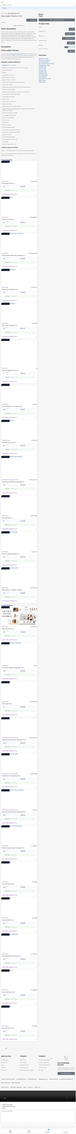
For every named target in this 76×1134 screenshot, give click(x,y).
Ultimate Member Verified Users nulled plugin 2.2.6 (13, 255)
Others (3, 1108)
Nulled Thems (23, 1060)
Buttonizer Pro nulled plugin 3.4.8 (9, 289)
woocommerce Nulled (13, 479)
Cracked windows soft (44, 1062)
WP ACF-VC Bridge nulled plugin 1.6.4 (11, 553)
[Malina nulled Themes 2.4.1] (19, 206)
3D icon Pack (5, 368)
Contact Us (3, 1070)
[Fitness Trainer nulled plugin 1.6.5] (19, 312)
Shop (6, 13)
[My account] (74, 2)
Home (2, 13)
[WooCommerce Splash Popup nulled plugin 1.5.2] (19, 467)
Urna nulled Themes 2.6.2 (8, 920)
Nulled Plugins (5, 253)
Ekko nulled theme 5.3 (7, 517)
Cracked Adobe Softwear (44, 1065)
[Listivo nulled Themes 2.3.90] (19, 978)
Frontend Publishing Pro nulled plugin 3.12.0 (12, 406)
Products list (4, 1062)
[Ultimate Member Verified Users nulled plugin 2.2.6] (19, 242)
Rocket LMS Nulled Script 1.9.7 (9, 442)
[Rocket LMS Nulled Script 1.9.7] (19, 429)
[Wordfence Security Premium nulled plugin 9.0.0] (19, 834)
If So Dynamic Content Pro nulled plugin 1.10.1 (13, 667)
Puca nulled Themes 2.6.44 (8, 884)
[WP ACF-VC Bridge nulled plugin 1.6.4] (19, 540)
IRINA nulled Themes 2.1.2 (8, 628)
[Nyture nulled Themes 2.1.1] (19, 170)
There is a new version (7, 1104)
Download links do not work (8, 1106)
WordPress (4, 65)
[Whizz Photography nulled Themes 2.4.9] (19, 942)
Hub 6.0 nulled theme (7, 703)
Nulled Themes (5, 181)
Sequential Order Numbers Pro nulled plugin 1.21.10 (14, 739)
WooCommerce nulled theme (16, 53)
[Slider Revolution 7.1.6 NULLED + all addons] (19, 576)
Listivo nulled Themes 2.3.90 (8, 992)
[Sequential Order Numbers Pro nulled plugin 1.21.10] (19, 726)
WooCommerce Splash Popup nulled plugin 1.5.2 (13, 481)
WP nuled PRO (4, 1060)
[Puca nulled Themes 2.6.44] (19, 870)
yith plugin (41, 1070)
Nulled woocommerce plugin (26, 1070)
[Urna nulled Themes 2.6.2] (19, 906)
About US (3, 1067)
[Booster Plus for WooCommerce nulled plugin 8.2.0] (19, 798)
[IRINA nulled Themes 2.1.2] (19, 615)
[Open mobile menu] (1, 2)
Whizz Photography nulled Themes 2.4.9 (11, 956)
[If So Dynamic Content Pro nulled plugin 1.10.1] (19, 652)
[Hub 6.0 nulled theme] (19, 690)
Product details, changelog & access (9, 194)
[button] (72, 29)
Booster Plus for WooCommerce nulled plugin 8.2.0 (13, 812)
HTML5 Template (24, 1067)
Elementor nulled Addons (45, 1060)
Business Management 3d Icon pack (10, 370)
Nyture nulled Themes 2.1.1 (8, 183)
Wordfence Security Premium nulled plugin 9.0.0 (13, 848)
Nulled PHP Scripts (6, 440)
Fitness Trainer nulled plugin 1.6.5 (9, 325)
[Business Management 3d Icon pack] (19, 352)
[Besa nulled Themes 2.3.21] (19, 1015)
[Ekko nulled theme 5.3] (19, 504)
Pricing (2, 1065)
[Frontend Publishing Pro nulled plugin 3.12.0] (19, 393)
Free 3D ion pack (43, 1067)
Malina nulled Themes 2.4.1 (8, 219)
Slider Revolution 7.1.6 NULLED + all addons (12, 590)
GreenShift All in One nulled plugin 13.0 (11, 775)
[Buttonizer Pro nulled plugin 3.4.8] (19, 277)
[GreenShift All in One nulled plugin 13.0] (19, 762)
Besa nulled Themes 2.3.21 (8, 1028)
